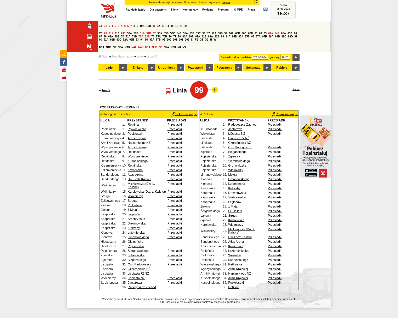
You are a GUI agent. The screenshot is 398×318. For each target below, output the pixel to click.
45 (185, 26)
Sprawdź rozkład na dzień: (236, 57)
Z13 (117, 33)
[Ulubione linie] (213, 90)
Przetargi (223, 9)
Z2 (105, 26)
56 (203, 33)
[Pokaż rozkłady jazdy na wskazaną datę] (296, 57)
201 (181, 39)
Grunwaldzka (237, 165)
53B (166, 33)
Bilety (174, 9)
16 (176, 26)
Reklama (207, 9)
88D (290, 36)
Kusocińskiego (138, 161)
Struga (132, 200)
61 (256, 33)
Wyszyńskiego (138, 156)
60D (250, 33)
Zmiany (138, 67)
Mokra (232, 174)
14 (167, 26)
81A (197, 36)
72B (147, 36)
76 (170, 36)
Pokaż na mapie (186, 114)
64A (270, 33)
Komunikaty (190, 9)
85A (240, 36)
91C (118, 39)
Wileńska (234, 255)
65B (290, 33)
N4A (134, 47)
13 (162, 26)
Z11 (111, 33)
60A (231, 33)
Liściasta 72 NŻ (138, 273)
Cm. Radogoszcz (140, 264)
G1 (201, 39)
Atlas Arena (135, 174)
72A (140, 36)
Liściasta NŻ (136, 278)
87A (258, 36)
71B (134, 36)
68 (105, 36)
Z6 (105, 33)
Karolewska (236, 220)
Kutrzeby (134, 228)
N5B (154, 47)
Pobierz (282, 67)
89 (295, 36)
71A (128, 36)
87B (264, 36)
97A (151, 39)
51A (142, 33)
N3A (120, 47)
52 (154, 33)
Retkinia (133, 124)
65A (283, 33)
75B (164, 36)
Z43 (123, 33)
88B (277, 36)
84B (234, 36)
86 (252, 36)
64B (277, 33)
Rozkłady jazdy (122, 56)
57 (208, 33)
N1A (101, 47)
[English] (265, 10)
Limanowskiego (138, 237)
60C (244, 33)
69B (117, 36)
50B (135, 33)
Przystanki (195, 67)
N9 (184, 47)
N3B (127, 47)
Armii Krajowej (137, 138)
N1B (108, 47)
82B (217, 36)
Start (105, 56)
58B (220, 33)
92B (131, 39)
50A (129, 33)
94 (141, 39)
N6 (160, 47)
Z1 (100, 26)
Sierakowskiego (138, 250)
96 (146, 39)
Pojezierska (136, 246)
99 (163, 39)
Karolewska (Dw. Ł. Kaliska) (147, 191)
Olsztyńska (135, 241)
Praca (251, 9)
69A (110, 36)
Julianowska (136, 255)
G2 (206, 39)
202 (187, 39)
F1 (196, 39)
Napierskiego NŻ (139, 142)
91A (106, 39)
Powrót (106, 90)
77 (174, 36)
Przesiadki (174, 124)
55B (191, 33)
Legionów (134, 214)
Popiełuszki (135, 133)
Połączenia (224, 67)
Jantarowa (135, 282)
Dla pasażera (158, 9)
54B (179, 33)
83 (222, 36)
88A (271, 36)
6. (192, 39)
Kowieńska (135, 170)
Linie (140, 56)
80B (191, 36)
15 (172, 26)
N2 (114, 47)
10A (142, 26)
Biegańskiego (137, 260)
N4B (140, 47)
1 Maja (132, 209)
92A (125, 39)
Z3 (100, 33)
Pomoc (296, 89)
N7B (173, 47)
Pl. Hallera (135, 205)
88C (284, 36)
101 (175, 39)
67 (100, 36)
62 (260, 33)
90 (100, 39)
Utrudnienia (166, 67)
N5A (147, 47)
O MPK (238, 9)
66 (295, 33)
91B (112, 39)
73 (152, 36)
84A (228, 36)
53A (159, 33)
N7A (166, 47)
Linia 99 (152, 56)
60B (237, 33)
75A (158, 36)
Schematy (253, 67)
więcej (226, 2)
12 (158, 26)
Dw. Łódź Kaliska (139, 179)
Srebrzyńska (136, 219)
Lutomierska (136, 232)
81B (204, 36)
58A (213, 33)
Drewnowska (137, 223)
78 (179, 36)
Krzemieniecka (238, 250)
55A (185, 33)
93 (137, 39)
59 (225, 33)
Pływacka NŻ (137, 129)
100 (169, 39)
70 (122, 36)
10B (148, 26)
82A (210, 36)
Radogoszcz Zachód (142, 287)
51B (148, 33)
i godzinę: (274, 57)
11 (154, 26)
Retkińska (134, 152)
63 (265, 33)
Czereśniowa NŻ (139, 269)
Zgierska (234, 156)
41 (181, 26)
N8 (179, 47)
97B (158, 39)
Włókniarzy (135, 196)
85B (247, 36)
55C (198, 33)
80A (184, 36)
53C (172, 33)
